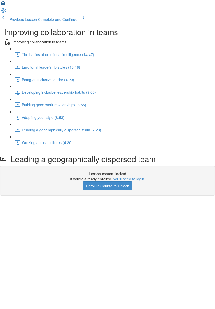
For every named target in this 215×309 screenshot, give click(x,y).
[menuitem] (3, 12)
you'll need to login (128, 178)
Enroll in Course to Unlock (107, 186)
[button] (3, 4)
